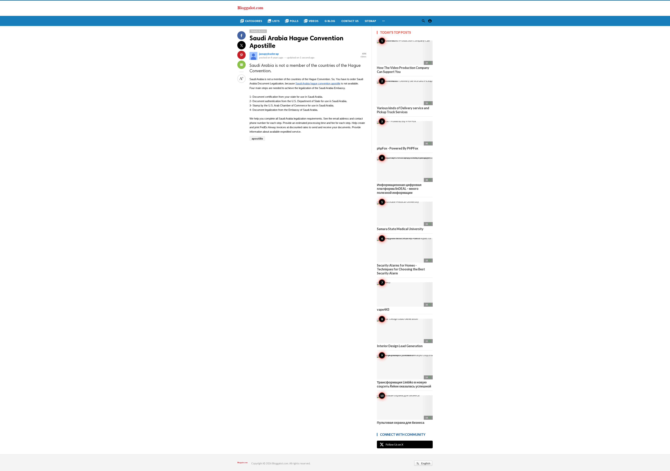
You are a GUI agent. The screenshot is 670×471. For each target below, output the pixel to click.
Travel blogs (258, 31)
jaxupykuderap (269, 53)
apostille (257, 138)
